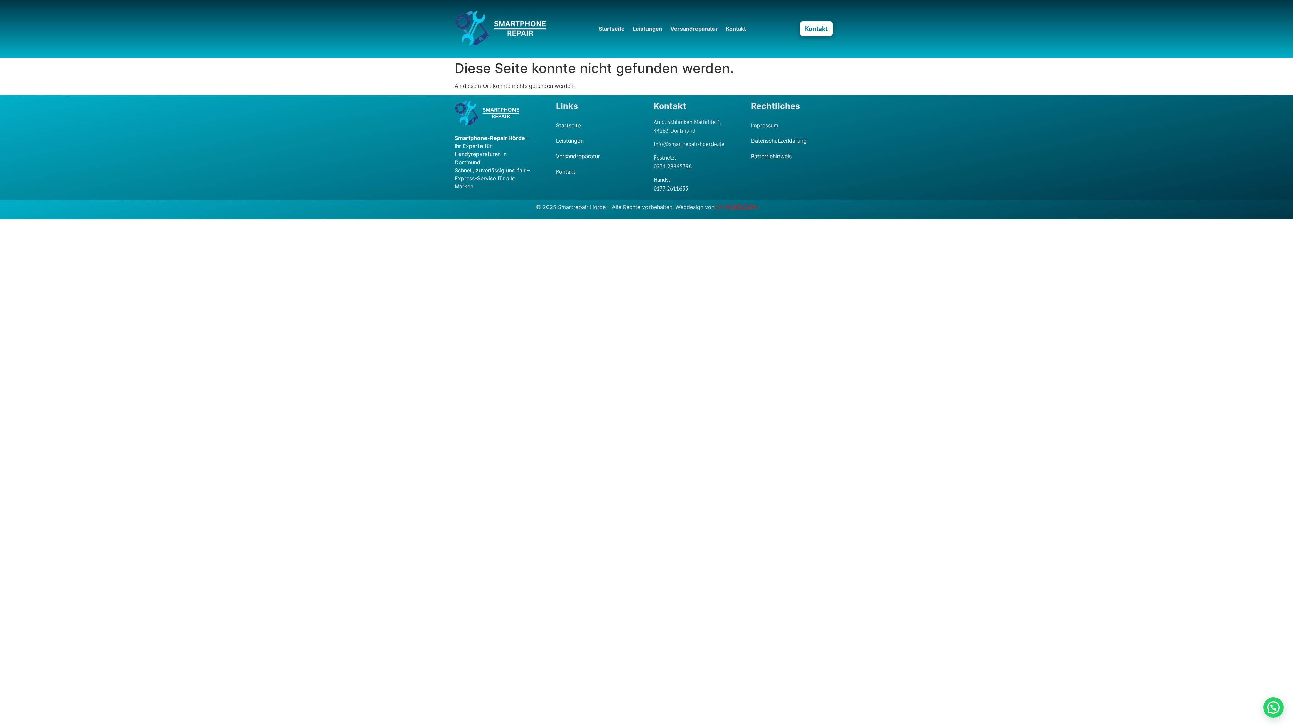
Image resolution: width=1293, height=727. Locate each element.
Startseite (612, 28)
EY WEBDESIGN (736, 207)
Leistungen (647, 28)
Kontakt (736, 28)
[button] (1273, 707)
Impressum (764, 125)
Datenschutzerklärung (779, 140)
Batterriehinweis (771, 156)
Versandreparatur (694, 28)
